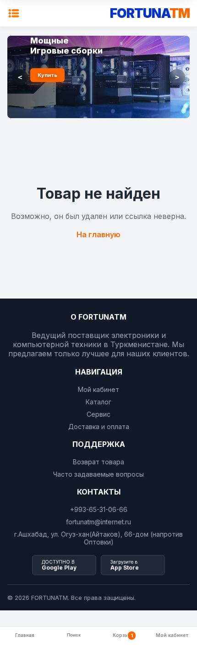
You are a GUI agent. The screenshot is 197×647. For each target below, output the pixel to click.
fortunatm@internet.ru (98, 522)
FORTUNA (150, 13)
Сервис (98, 414)
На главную (98, 234)
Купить (47, 75)
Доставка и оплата (98, 426)
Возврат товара (98, 462)
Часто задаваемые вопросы (98, 474)
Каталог (98, 402)
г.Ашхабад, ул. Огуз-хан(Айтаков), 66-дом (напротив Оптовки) (98, 538)
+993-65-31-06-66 (98, 509)
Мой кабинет (98, 389)
